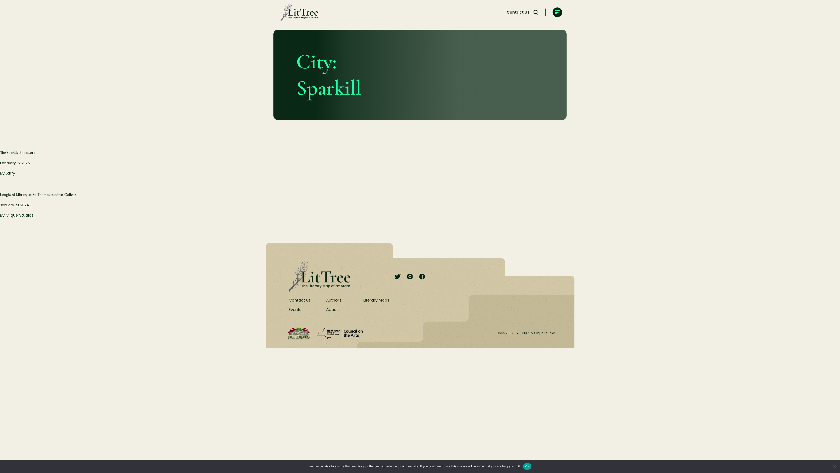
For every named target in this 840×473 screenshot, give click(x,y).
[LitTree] (298, 12)
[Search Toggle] (535, 12)
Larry (10, 173)
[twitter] (397, 277)
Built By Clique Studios (539, 333)
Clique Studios (20, 215)
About (332, 309)
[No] (834, 466)
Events (295, 309)
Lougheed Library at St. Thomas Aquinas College (38, 194)
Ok (527, 466)
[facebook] (422, 277)
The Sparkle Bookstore (17, 152)
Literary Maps (376, 300)
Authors (333, 300)
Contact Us (518, 12)
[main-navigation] (557, 12)
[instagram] (409, 277)
